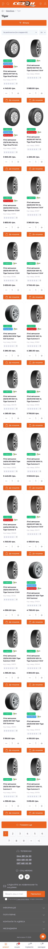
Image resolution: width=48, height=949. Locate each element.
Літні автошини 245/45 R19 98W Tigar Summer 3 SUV (11, 461)
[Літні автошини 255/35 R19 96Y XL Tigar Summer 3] (12, 379)
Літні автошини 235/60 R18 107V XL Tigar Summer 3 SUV (11, 589)
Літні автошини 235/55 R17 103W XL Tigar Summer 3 (34, 786)
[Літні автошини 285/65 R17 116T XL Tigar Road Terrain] (12, 48)
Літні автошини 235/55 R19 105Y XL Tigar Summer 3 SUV (35, 658)
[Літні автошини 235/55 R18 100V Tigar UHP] (36, 701)
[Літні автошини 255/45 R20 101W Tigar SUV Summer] (12, 314)
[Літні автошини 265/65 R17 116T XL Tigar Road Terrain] (36, 117)
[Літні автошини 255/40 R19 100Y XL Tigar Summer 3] (36, 314)
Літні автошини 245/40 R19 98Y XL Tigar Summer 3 (10, 527)
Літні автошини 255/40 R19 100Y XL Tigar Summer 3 (34, 336)
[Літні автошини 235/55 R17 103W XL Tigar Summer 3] (36, 767)
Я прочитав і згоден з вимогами (25, 899)
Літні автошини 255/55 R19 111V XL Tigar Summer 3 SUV (35, 205)
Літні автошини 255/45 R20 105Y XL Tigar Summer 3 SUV (35, 270)
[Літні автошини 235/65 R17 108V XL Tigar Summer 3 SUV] (36, 505)
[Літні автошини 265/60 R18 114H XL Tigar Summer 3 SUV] (12, 185)
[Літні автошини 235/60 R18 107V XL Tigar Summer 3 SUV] (12, 570)
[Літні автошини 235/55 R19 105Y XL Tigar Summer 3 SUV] (36, 639)
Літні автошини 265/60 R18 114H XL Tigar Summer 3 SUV (11, 207)
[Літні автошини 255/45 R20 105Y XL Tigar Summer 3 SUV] (36, 251)
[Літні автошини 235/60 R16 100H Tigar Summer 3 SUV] (12, 639)
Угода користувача (22, 899)
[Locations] (40, 4)
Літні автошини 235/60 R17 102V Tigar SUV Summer (35, 595)
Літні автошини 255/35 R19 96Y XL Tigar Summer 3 (10, 398)
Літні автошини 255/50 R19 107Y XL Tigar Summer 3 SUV (11, 270)
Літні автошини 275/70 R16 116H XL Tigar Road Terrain (10, 142)
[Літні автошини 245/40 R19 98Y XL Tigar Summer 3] (12, 505)
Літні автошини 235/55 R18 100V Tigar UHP (35, 723)
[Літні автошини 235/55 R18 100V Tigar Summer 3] (12, 767)
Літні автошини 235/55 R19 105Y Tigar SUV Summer (11, 720)
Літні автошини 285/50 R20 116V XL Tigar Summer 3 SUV (35, 67)
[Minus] (6, 93)
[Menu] (3, 4)
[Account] (45, 4)
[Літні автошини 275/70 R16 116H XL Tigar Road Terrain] (12, 117)
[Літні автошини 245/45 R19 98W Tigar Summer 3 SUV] (12, 442)
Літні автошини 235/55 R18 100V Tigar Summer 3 (11, 786)
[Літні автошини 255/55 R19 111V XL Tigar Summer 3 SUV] (36, 185)
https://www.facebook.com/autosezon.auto (21, 876)
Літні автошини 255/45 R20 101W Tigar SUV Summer (12, 336)
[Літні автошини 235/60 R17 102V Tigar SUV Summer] (36, 570)
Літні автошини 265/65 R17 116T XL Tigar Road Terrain (34, 139)
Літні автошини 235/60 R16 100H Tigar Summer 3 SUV (11, 658)
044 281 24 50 (24, 856)
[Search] (8, 4)
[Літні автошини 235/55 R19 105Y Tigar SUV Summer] (12, 701)
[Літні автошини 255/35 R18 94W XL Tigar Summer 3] (36, 379)
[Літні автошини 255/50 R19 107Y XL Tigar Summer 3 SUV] (12, 251)
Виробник (10, 11)
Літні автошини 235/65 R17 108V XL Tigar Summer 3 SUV (35, 524)
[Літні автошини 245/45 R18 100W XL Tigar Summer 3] (36, 442)
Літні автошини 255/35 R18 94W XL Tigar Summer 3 (34, 398)
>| (39, 841)
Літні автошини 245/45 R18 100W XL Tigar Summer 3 (34, 461)
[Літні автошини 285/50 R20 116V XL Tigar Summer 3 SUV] (36, 48)
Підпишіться (36, 894)
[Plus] (18, 93)
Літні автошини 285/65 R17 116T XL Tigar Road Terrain (10, 73)
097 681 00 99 (24, 863)
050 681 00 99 (24, 860)
